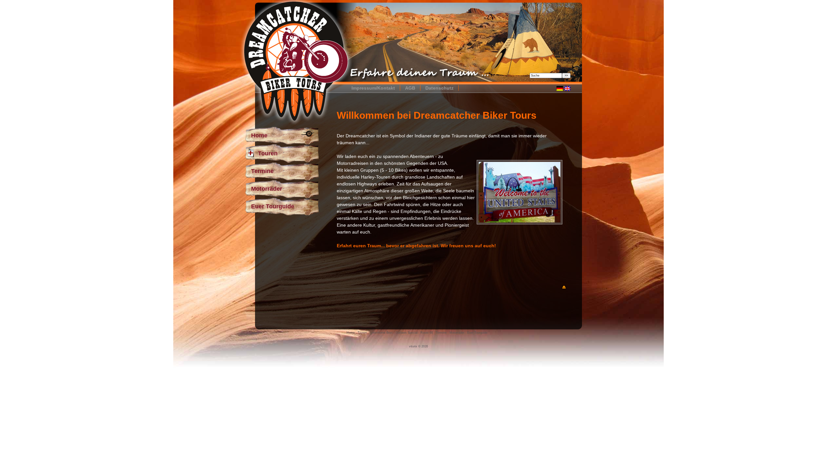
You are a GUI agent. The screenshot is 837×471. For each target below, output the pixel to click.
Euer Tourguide (272, 206)
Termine (262, 171)
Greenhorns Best (381, 332)
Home (259, 135)
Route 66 (426, 332)
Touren (268, 153)
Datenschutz (439, 88)
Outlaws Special (407, 332)
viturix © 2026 (418, 346)
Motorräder (266, 188)
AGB (410, 88)
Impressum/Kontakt (373, 88)
